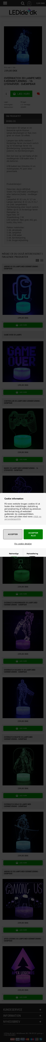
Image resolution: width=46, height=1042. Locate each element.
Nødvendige (14, 553)
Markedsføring (32, 553)
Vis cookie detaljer (23, 543)
